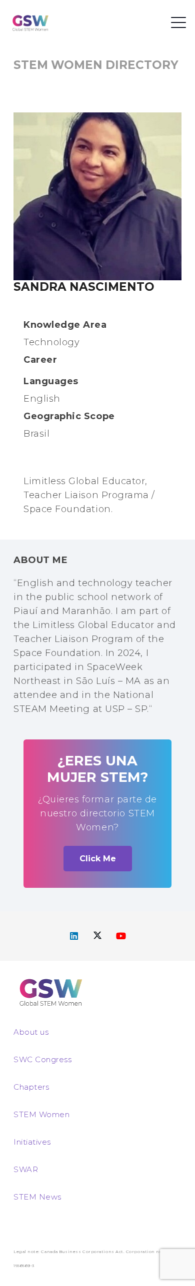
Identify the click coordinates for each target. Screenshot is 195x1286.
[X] (97, 936)
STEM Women (42, 1114)
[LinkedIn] (74, 936)
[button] (179, 22)
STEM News (38, 1197)
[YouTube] (121, 936)
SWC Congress (43, 1059)
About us (31, 1032)
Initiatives (32, 1142)
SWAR (26, 1169)
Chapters (31, 1087)
